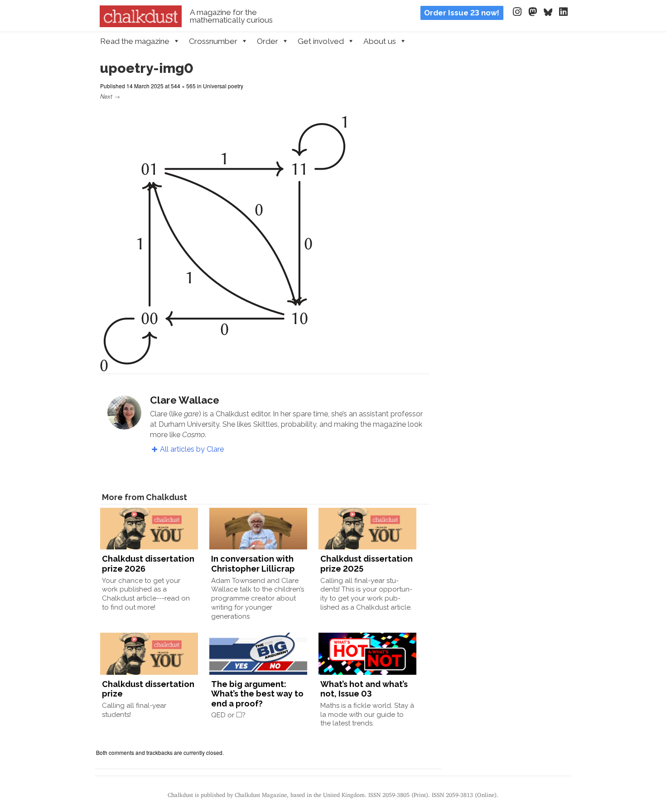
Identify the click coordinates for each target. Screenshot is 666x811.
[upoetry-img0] (223, 366)
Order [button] (267, 41)
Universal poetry (223, 86)
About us (379, 41)
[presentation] (239, 714)
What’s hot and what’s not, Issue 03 (364, 689)
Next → (110, 96)
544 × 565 (183, 86)
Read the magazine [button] (134, 41)
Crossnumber (213, 41)
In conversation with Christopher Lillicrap (253, 563)
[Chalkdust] (141, 24)
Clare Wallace (184, 400)
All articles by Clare (192, 449)
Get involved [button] (321, 41)
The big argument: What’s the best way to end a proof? (257, 693)
